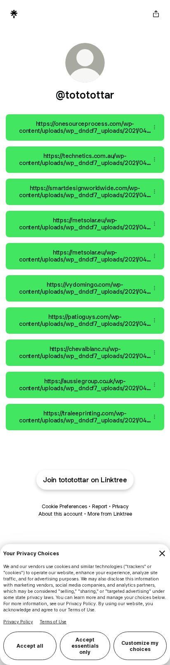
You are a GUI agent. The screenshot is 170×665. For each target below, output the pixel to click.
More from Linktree (109, 513)
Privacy (120, 506)
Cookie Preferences (64, 506)
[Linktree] (14, 14)
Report (99, 506)
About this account (60, 513)
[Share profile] (156, 14)
